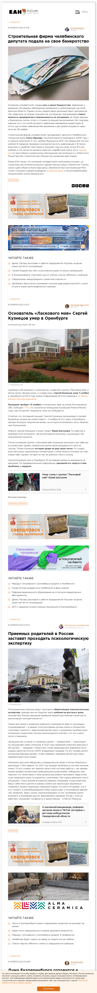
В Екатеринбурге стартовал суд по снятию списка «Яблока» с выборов (50, 275)
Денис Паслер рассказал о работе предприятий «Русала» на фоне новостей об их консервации (47, 265)
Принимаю (48, 989)
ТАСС (27, 408)
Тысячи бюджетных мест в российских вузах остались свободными (47, 271)
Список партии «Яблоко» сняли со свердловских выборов (43, 944)
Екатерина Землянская (77, 625)
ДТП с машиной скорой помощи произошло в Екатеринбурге (44, 607)
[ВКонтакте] (73, 185)
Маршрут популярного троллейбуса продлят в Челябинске (43, 584)
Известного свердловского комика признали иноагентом (42, 931)
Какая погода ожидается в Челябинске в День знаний (40, 588)
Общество (13, 503)
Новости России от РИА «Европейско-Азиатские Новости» (17, 12)
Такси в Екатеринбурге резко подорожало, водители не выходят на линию (48, 925)
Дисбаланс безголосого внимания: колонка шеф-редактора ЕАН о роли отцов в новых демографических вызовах (50, 285)
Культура (23, 503)
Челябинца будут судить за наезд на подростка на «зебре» (43, 939)
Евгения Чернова (80, 305)
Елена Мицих (77, 28)
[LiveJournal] (87, 185)
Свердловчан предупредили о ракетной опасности (39, 279)
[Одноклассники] (76, 185)
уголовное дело (55, 171)
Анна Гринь (77, 962)
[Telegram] (80, 185)
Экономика (13, 180)
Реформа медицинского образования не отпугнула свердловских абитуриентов (46, 593)
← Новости (14, 22)
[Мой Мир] (83, 185)
